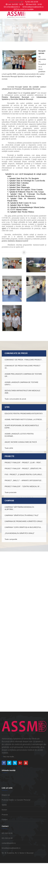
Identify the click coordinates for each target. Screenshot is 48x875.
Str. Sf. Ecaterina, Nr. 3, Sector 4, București (17, 853)
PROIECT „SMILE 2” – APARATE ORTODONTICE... (24, 480)
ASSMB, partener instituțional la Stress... (24, 419)
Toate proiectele (10, 492)
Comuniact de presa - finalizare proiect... (24, 360)
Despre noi (6, 795)
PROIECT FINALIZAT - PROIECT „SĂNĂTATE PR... (24, 468)
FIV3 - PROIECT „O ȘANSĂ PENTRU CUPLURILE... (24, 474)
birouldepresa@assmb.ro (34, 7)
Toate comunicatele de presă (15, 399)
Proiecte (5, 815)
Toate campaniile (11, 539)
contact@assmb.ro (13, 7)
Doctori (4, 810)
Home (16, 33)
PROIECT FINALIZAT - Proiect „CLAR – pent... (23, 462)
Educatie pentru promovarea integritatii (24, 413)
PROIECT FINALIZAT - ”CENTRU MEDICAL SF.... (23, 486)
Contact (4, 819)
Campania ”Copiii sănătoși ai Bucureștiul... (24, 527)
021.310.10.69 (7, 838)
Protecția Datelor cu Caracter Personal (16, 800)
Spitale (4, 805)
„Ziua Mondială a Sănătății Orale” (19, 533)
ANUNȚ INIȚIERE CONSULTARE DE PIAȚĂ (21, 442)
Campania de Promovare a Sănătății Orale (23, 521)
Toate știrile (9, 448)
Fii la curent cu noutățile (25, 9)
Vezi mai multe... (9, 756)
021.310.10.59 (32, 2)
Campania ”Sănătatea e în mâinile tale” (22, 515)
